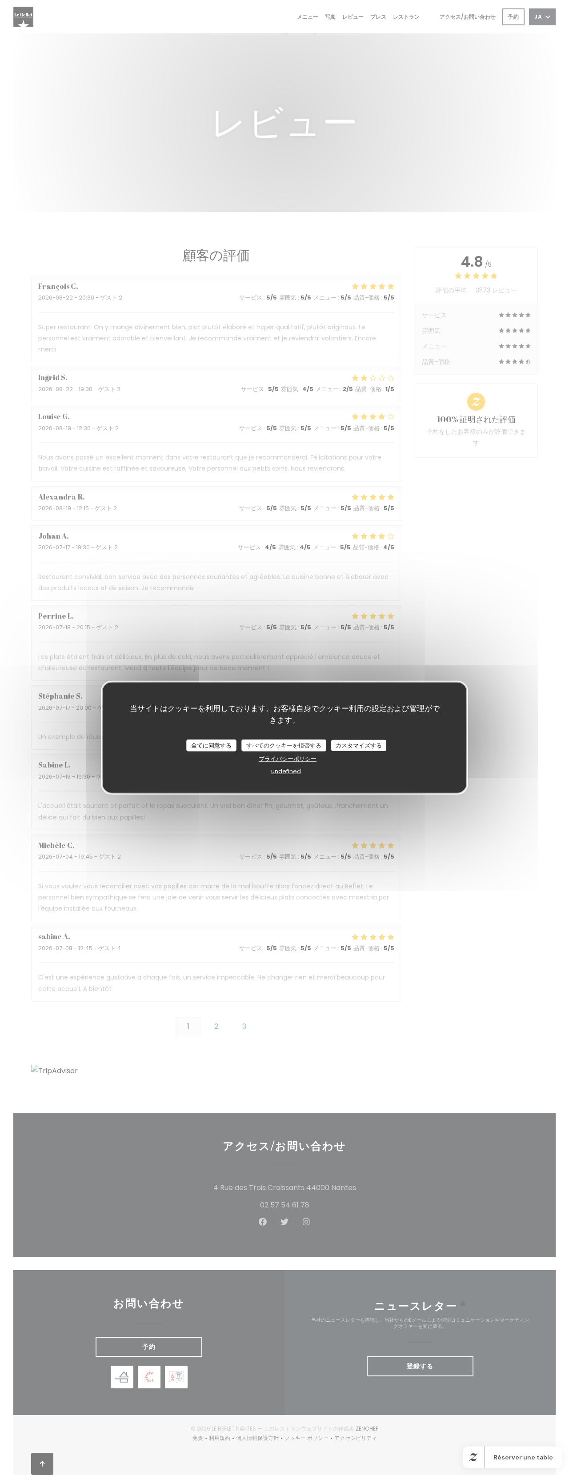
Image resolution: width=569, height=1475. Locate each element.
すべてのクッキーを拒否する (283, 745)
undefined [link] (286, 771)
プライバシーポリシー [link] (288, 759)
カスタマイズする (359, 745)
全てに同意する (211, 745)
